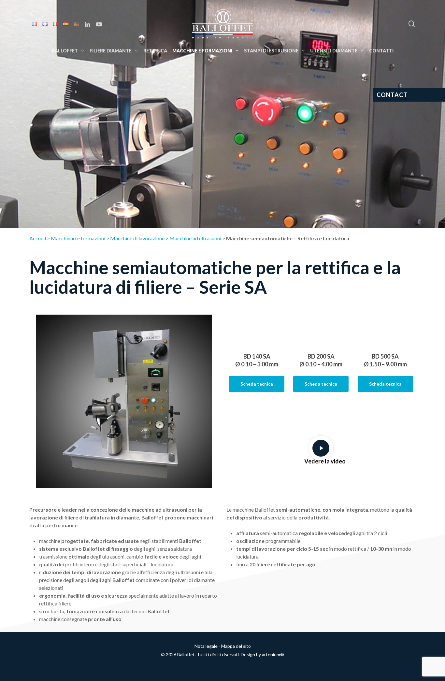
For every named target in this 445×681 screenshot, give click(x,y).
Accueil (37, 238)
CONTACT (392, 94)
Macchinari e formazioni (78, 238)
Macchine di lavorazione (137, 238)
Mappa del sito (236, 646)
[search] (412, 24)
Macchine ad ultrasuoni (195, 238)
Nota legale (206, 646)
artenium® (273, 654)
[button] (256, 384)
